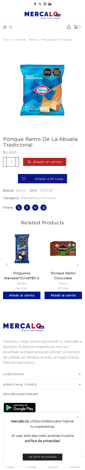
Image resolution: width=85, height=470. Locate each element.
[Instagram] (45, 4)
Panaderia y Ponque (56, 39)
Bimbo (21, 283)
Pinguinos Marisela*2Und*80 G (21, 275)
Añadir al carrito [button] (22, 295)
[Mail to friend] (35, 207)
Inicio (7, 39)
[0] (74, 27)
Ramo (21, 190)
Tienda (20, 39)
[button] (7, 265)
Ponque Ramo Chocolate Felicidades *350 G (63, 278)
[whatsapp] (43, 207)
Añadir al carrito (47, 162)
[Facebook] (35, 4)
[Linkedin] (49, 4)
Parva (33, 39)
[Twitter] (40, 4)
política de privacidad (42, 441)
